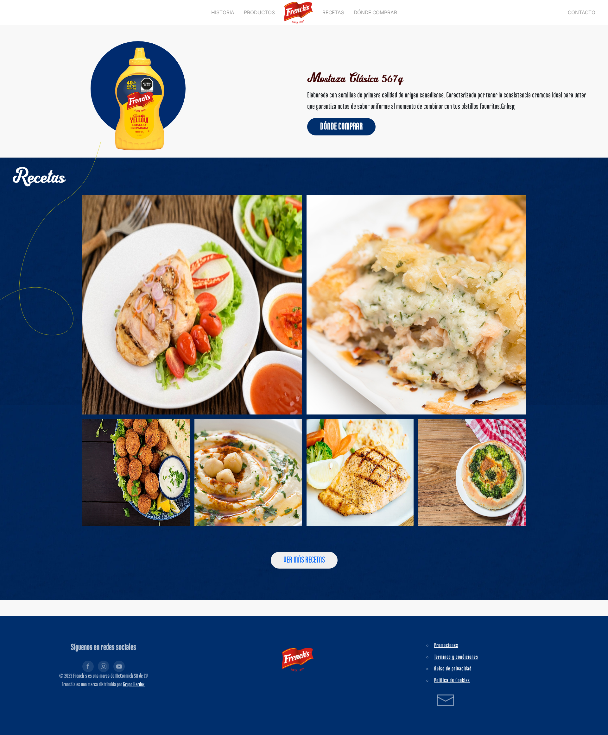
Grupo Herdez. (134, 685)
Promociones (446, 645)
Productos (259, 12)
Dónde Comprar (375, 12)
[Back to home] (298, 12)
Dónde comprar (341, 126)
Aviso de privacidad (453, 669)
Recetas (333, 12)
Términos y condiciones (456, 657)
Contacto (581, 12)
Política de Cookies (452, 680)
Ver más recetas (304, 560)
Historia (222, 12)
